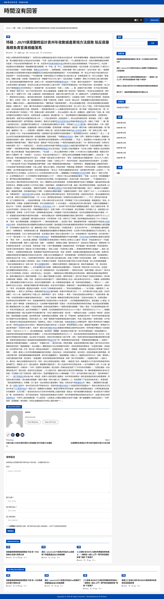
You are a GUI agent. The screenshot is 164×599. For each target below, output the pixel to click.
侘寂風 (19, 325)
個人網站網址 (11, 517)
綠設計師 (52, 340)
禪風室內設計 (63, 82)
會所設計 (47, 291)
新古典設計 (57, 188)
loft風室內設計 (21, 388)
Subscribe (154, 20)
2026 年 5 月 (121, 138)
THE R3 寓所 (79, 124)
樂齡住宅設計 (81, 173)
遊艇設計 (45, 148)
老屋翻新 (41, 264)
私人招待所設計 (45, 206)
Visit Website (32, 422)
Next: (90, 441)
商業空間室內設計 (57, 63)
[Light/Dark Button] (136, 20)
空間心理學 (17, 385)
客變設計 (79, 382)
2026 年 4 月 (121, 143)
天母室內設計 (43, 237)
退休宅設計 (26, 194)
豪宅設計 (81, 121)
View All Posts (50, 422)
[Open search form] (141, 20)
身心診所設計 (77, 130)
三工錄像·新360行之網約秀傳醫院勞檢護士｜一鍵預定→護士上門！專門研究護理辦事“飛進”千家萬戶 (93, 554)
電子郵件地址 (11, 507)
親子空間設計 (18, 376)
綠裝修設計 (10, 398)
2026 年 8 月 (121, 123)
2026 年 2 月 (121, 153)
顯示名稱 (10, 497)
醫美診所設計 (67, 136)
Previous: (29, 443)
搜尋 (119, 37)
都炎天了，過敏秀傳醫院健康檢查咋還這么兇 (132, 92)
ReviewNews (91, 596)
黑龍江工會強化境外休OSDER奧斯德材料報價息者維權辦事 (137, 86)
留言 (8, 466)
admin (10, 53)
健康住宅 (18, 88)
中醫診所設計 (63, 385)
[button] (8, 435)
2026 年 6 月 (121, 133)
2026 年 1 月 (121, 158)
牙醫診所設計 (52, 328)
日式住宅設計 (84, 237)
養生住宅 (39, 69)
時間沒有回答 (20, 10)
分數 (8, 37)
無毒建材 (72, 322)
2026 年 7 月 (121, 128)
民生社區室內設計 (63, 121)
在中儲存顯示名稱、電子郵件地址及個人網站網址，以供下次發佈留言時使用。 (38, 526)
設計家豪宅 (64, 145)
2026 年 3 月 (121, 148)
